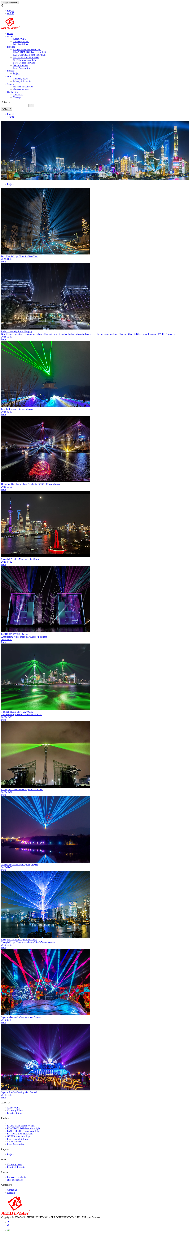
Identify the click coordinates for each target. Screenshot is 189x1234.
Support (10, 84)
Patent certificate (20, 44)
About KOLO (19, 39)
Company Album (21, 41)
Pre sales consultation (23, 86)
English (10, 10)
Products (11, 46)
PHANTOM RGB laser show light (29, 52)
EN (7, 109)
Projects (10, 70)
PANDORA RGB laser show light (29, 54)
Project (16, 73)
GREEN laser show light (24, 60)
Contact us (18, 94)
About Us (11, 36)
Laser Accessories (21, 68)
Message (17, 97)
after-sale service (20, 89)
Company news (20, 78)
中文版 (10, 13)
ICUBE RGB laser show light (27, 49)
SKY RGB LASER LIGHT (26, 57)
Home (10, 33)
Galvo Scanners (20, 65)
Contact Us (12, 92)
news (9, 76)
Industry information (22, 81)
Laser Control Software (24, 62)
